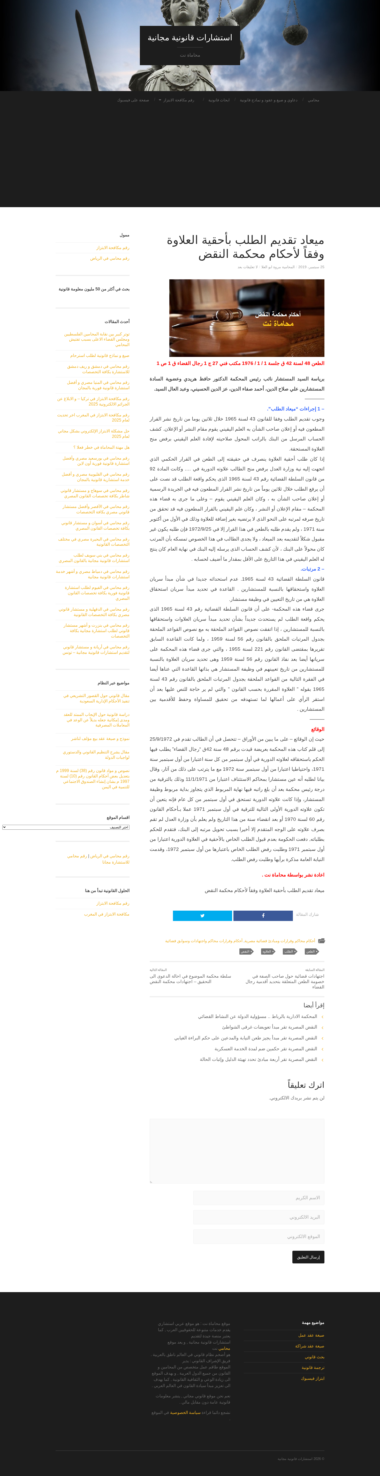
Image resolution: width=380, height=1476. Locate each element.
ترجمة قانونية (313, 1367)
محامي (313, 100)
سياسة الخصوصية (185, 1412)
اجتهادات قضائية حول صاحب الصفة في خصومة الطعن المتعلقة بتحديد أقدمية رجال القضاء (285, 979)
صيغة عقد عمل (311, 1335)
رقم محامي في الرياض (110, 258)
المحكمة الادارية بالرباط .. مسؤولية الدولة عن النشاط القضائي (257, 1016)
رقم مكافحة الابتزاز (178, 100)
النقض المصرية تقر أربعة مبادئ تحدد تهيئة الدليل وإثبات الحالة (258, 1059)
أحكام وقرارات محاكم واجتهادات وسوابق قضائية (203, 941)
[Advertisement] (190, 171)
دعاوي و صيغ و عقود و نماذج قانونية (269, 100)
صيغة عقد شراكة (309, 1346)
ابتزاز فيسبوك (312, 1378)
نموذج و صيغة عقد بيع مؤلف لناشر (100, 738)
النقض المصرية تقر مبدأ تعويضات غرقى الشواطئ (269, 1027)
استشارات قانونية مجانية (190, 37)
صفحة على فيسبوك (133, 100)
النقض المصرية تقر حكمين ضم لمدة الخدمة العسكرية (266, 1048)
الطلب (288, 951)
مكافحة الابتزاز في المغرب (107, 914)
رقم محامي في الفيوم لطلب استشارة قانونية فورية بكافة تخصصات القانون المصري (97, 593)
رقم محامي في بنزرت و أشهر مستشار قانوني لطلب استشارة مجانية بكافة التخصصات (97, 630)
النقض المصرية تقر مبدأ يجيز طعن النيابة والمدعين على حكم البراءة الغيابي (245, 1037)
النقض (245, 951)
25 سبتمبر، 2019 (311, 267)
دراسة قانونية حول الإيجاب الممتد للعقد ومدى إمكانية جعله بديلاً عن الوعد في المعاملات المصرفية (97, 720)
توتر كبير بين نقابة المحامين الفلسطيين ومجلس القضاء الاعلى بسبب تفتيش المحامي (97, 339)
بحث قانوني (314, 1357)
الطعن (310, 951)
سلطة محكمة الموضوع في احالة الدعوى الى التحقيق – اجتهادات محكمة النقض (190, 976)
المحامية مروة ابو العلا (278, 267)
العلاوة (267, 951)
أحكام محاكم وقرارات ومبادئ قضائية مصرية (280, 941)
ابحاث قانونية (219, 100)
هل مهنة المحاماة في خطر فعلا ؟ (101, 447)
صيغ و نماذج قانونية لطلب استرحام (100, 355)
